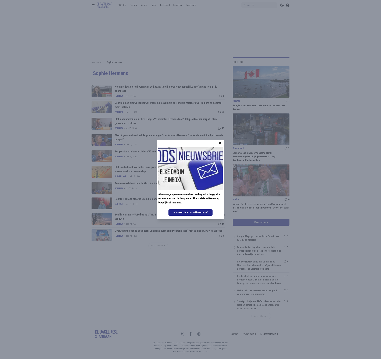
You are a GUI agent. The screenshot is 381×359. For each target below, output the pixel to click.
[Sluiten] (219, 143)
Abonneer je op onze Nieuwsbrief (190, 212)
